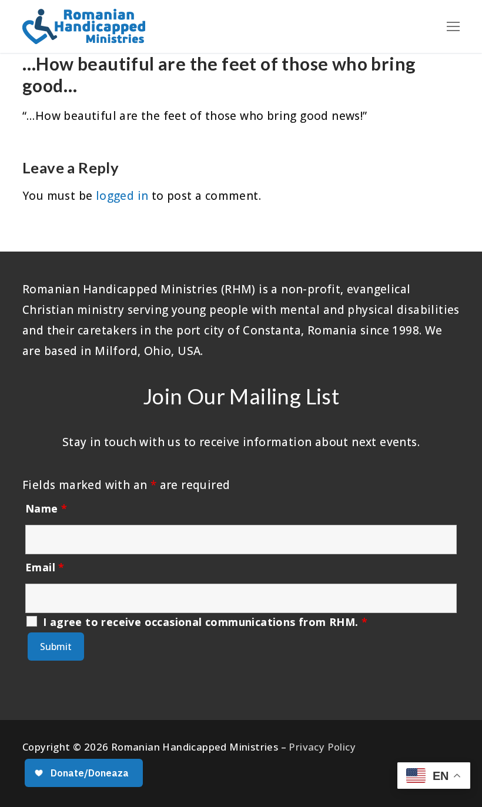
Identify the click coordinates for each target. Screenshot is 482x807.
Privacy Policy (322, 747)
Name (46, 508)
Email (45, 567)
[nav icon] (453, 26)
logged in (122, 195)
